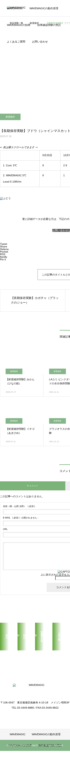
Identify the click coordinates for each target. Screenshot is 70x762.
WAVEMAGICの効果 (18, 24)
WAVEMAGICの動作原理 (43, 8)
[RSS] (35, 716)
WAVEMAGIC (15, 8)
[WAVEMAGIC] (35, 690)
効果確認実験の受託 (49, 24)
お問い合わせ (40, 41)
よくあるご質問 (16, 41)
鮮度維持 (10, 116)
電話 (14, 55)
